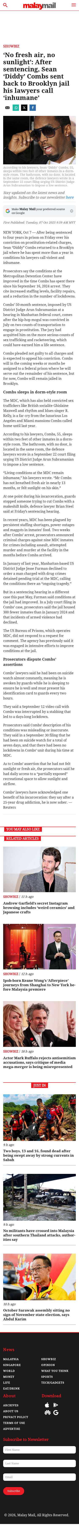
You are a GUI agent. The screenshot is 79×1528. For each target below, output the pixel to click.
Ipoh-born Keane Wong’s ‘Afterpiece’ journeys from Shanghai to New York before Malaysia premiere (39, 984)
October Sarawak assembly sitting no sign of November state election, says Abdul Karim (36, 1314)
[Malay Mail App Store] (47, 1408)
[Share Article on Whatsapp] (16, 110)
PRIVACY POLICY (15, 1417)
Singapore (12, 1365)
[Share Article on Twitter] (24, 110)
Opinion (48, 1365)
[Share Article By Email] (7, 110)
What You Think (54, 1370)
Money (8, 1376)
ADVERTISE (11, 1428)
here (70, 197)
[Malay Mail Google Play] (55, 1408)
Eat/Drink (11, 1388)
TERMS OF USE (14, 1423)
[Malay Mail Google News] (55, 1416)
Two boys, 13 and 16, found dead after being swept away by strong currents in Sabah (38, 1155)
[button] (71, 211)
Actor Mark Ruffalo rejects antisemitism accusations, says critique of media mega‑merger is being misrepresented (39, 1062)
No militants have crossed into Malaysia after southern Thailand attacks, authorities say (39, 1235)
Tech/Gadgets (52, 1382)
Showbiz (11, 46)
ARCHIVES (11, 1405)
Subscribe (13, 1491)
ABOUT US (10, 1411)
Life (6, 1382)
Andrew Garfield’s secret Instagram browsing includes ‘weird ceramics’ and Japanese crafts (39, 907)
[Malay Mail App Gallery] (47, 1416)
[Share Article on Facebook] (32, 110)
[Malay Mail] (39, 8)
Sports (47, 1376)
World (9, 1370)
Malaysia (11, 1359)
